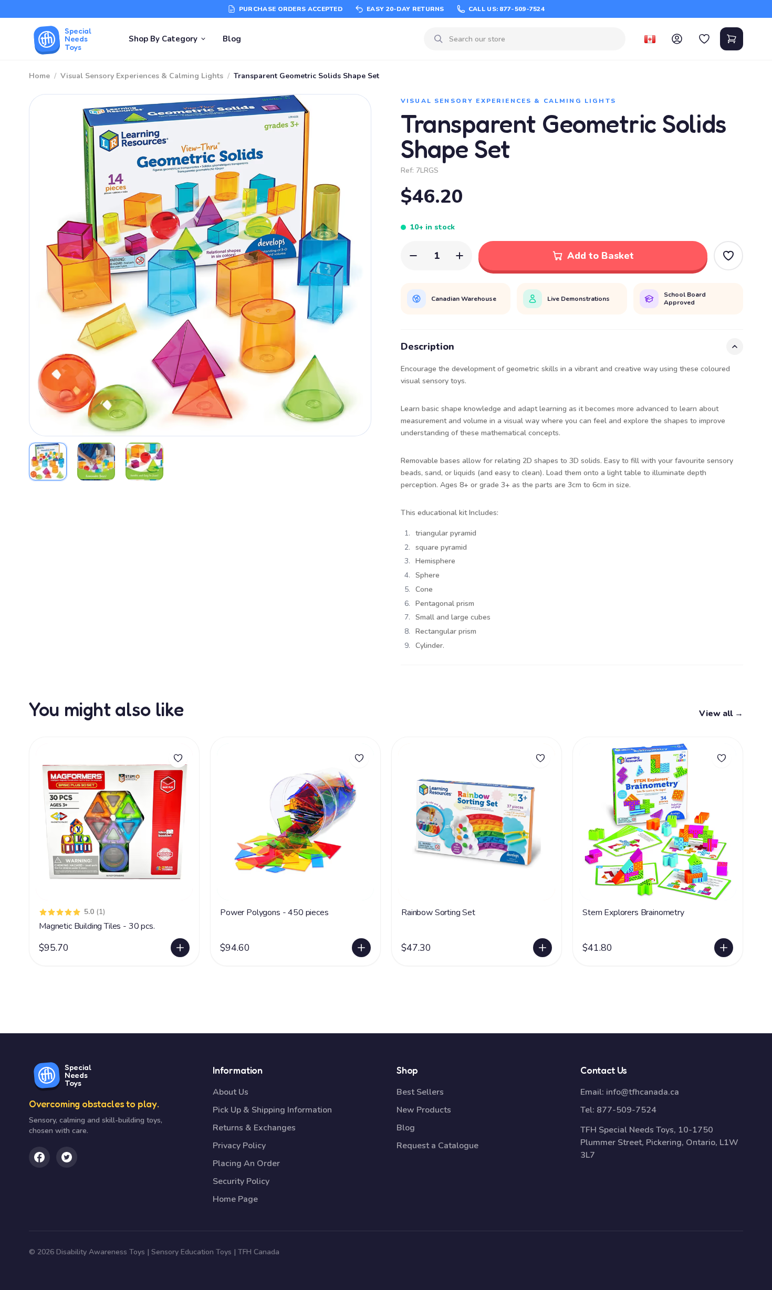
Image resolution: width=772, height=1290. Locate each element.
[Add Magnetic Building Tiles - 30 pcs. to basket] (180, 947)
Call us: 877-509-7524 (506, 9)
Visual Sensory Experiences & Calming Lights (141, 76)
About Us (230, 1092)
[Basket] (731, 38)
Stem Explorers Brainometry (633, 912)
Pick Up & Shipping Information (272, 1110)
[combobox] (533, 39)
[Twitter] (66, 1157)
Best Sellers (420, 1092)
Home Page (235, 1199)
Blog (232, 39)
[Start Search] (438, 39)
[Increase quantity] (459, 255)
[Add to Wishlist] (728, 255)
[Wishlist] (704, 38)
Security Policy (241, 1181)
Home (39, 76)
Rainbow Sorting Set (438, 912)
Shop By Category (163, 39)
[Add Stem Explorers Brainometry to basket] (723, 947)
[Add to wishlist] (178, 758)
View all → (721, 713)
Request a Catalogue (437, 1145)
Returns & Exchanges (254, 1128)
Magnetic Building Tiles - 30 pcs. (97, 926)
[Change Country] (649, 38)
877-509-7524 (626, 1110)
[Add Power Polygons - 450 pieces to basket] (361, 947)
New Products (424, 1110)
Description (427, 346)
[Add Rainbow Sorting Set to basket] (542, 947)
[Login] (676, 38)
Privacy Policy (239, 1145)
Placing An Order (246, 1163)
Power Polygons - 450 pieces (274, 912)
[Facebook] (39, 1157)
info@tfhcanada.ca (642, 1092)
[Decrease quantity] (413, 255)
